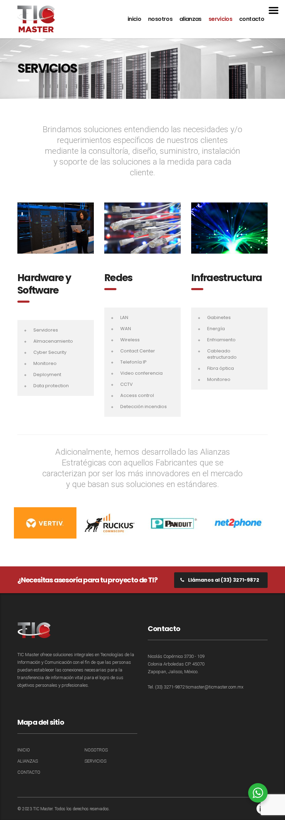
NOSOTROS (160, 19)
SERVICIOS (220, 19)
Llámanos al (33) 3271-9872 (223, 579)
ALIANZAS (190, 19)
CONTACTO (251, 19)
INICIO (134, 19)
